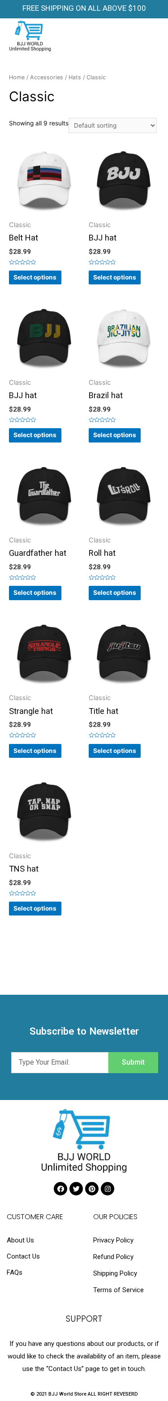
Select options (34, 277)
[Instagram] (107, 1188)
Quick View (44, 213)
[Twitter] (76, 1188)
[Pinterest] (92, 1188)
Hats (75, 77)
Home (17, 77)
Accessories (46, 77)
